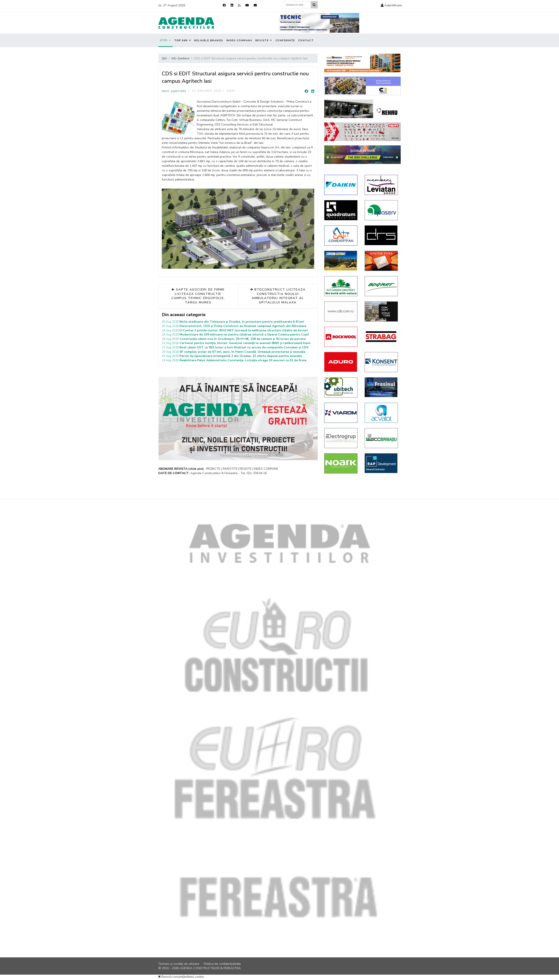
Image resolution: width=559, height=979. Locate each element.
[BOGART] (382, 286)
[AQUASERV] (382, 210)
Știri (164, 40)
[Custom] (239, 5)
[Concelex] (362, 86)
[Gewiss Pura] (382, 261)
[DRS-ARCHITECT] (382, 235)
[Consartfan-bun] (341, 235)
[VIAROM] (341, 413)
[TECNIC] (318, 23)
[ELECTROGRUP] (341, 438)
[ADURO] (341, 362)
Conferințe (285, 40)
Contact (306, 40)
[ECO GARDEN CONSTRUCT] (341, 286)
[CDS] (341, 311)
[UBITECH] (341, 387)
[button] (391, 5)
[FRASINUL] (382, 387)
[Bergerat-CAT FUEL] (341, 260)
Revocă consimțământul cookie (182, 977)
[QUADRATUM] (341, 210)
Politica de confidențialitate (222, 964)
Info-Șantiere (174, 91)
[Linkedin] (232, 5)
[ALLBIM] (362, 154)
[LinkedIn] (312, 91)
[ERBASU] (382, 438)
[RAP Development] (382, 463)
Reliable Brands (208, 40)
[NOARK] (341, 463)
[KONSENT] (382, 362)
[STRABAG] (382, 336)
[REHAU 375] (362, 109)
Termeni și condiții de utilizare (178, 964)
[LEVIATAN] (382, 185)
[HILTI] (362, 131)
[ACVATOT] (382, 413)
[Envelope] (255, 5)
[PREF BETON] (362, 63)
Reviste (262, 40)
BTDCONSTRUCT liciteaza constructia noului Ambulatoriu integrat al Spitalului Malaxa (278, 296)
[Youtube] (247, 5)
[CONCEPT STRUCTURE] (382, 311)
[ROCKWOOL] (341, 337)
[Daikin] (341, 185)
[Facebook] (224, 5)
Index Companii (239, 40)
